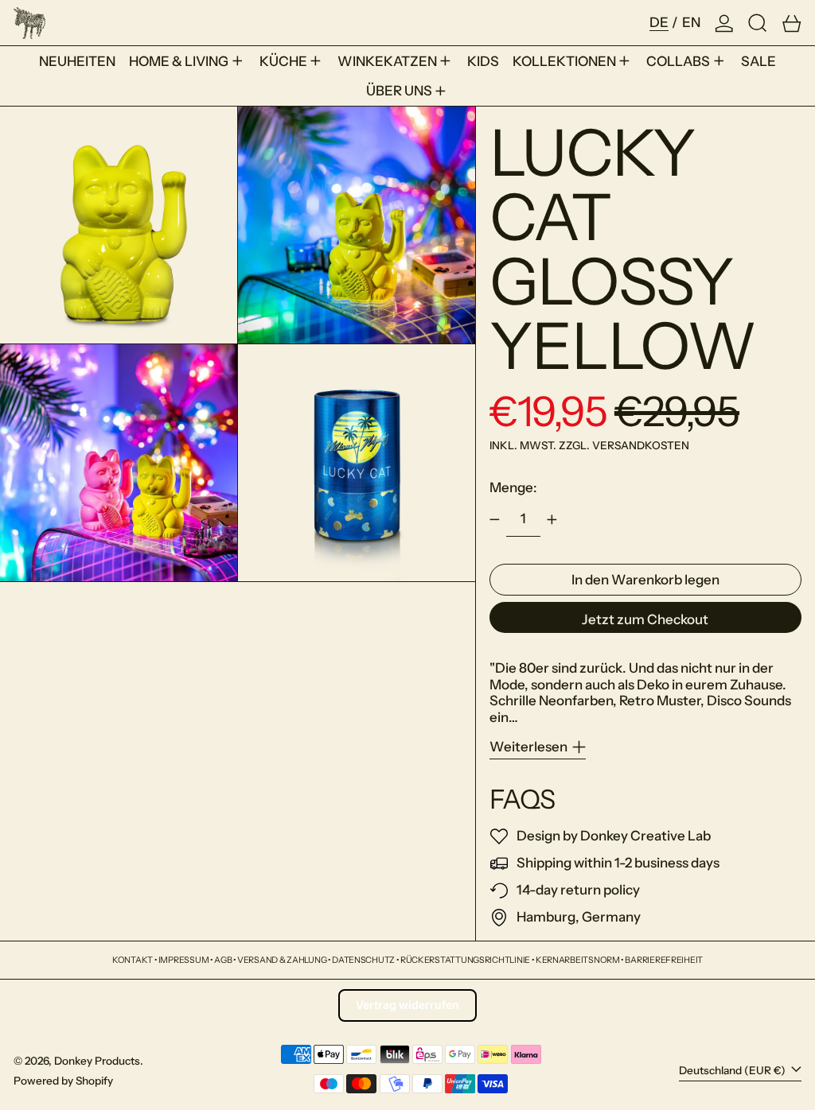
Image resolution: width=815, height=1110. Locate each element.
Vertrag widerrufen (407, 1004)
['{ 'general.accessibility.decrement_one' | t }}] (494, 520)
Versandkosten (640, 445)
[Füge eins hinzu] (552, 520)
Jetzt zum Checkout (645, 619)
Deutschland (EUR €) (733, 1070)
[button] (757, 22)
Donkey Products (97, 1060)
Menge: (513, 487)
